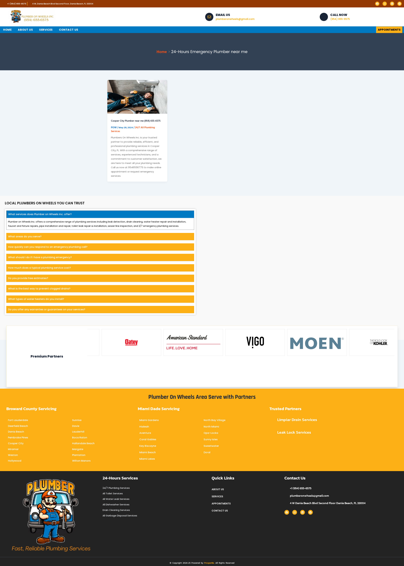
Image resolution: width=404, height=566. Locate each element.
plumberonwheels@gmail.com (309, 496)
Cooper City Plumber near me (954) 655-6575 (135, 121)
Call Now (338, 15)
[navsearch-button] (338, 29)
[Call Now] (324, 17)
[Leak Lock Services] (272, 432)
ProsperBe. (209, 562)
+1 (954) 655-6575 (300, 488)
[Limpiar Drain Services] (272, 420)
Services (46, 30)
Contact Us (68, 30)
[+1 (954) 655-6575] (286, 488)
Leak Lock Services (294, 432)
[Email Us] (209, 17)
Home (7, 30)
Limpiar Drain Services (297, 420)
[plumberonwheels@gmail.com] (286, 495)
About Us (25, 30)
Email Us (223, 15)
